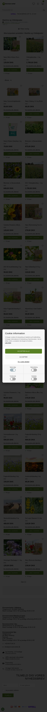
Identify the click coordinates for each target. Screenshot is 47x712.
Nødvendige (13, 367)
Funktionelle (13, 376)
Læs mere (8, 343)
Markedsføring (34, 367)
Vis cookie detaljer (23, 362)
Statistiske (34, 376)
